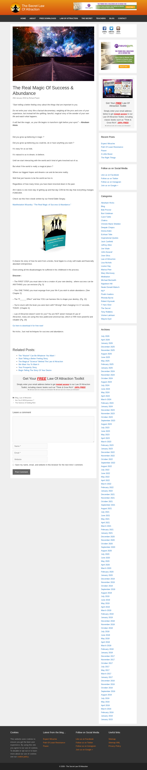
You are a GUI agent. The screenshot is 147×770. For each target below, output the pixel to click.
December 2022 (108, 452)
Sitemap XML (114, 743)
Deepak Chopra (107, 227)
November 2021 (108, 498)
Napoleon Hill (106, 284)
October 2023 (107, 417)
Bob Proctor (106, 210)
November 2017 (108, 660)
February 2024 (107, 403)
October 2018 (107, 628)
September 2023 (108, 420)
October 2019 (107, 586)
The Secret (87, 18)
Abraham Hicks (107, 203)
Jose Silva (105, 256)
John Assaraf (106, 252)
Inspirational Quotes (109, 238)
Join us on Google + (109, 185)
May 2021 (105, 519)
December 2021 (108, 494)
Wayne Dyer (106, 319)
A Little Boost (106, 154)
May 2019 (105, 603)
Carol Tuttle (106, 217)
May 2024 (105, 392)
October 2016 (107, 688)
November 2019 (108, 582)
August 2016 (106, 695)
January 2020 (107, 575)
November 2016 (108, 684)
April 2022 (105, 480)
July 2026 (105, 336)
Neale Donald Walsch (110, 287)
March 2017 (106, 674)
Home (23, 18)
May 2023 (105, 435)
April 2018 (105, 642)
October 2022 (107, 459)
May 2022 (105, 477)
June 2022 (105, 473)
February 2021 (107, 530)
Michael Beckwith (108, 280)
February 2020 (107, 572)
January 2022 (107, 491)
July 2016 (105, 698)
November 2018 (108, 624)
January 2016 (107, 716)
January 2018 (107, 653)
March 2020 (106, 568)
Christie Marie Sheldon (111, 224)
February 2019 (107, 614)
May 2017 (105, 670)
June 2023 (105, 431)
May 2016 (105, 702)
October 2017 (107, 663)
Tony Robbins (107, 312)
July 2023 (105, 427)
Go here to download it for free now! (28, 326)
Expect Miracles (108, 143)
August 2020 (106, 551)
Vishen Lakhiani (108, 315)
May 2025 (105, 361)
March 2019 (106, 610)
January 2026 (107, 343)
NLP (103, 291)
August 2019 (106, 593)
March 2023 (106, 442)
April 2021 (105, 522)
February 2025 (107, 364)
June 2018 (105, 635)
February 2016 (107, 712)
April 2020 (105, 565)
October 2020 (107, 544)
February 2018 (107, 649)
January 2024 (107, 406)
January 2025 (107, 368)
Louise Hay (106, 266)
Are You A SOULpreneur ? (24, 400)
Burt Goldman (107, 213)
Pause (103, 151)
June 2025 (105, 357)
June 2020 (105, 558)
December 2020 (108, 537)
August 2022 (106, 466)
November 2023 (108, 413)
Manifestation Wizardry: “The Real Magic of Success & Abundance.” (42, 205)
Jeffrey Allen (106, 245)
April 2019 (105, 607)
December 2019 (108, 579)
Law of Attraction (69, 18)
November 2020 (108, 540)
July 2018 (105, 631)
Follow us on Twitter (109, 178)
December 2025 (108, 347)
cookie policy (22, 757)
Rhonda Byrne (107, 298)
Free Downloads (47, 18)
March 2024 (106, 399)
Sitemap (112, 739)
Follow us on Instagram (111, 182)
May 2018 (105, 638)
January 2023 (107, 449)
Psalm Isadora (107, 294)
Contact (122, 18)
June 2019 (105, 600)
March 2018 (106, 645)
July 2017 (105, 667)
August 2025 (106, 354)
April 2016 (105, 705)
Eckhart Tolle (106, 234)
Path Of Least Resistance (112, 147)
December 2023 (108, 410)
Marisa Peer (106, 270)
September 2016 (108, 691)
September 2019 (108, 589)
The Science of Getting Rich (25, 403)
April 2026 (105, 340)
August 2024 (106, 382)
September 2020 (108, 547)
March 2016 (106, 709)
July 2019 (105, 596)
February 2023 (107, 445)
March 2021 (106, 526)
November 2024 (108, 375)
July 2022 (105, 470)
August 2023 (106, 424)
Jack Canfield (107, 241)
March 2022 (106, 484)
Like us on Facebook (110, 175)
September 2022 (108, 463)
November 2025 (108, 350)
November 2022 (108, 456)
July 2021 (105, 512)
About (33, 18)
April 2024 (105, 396)
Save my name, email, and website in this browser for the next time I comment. (49, 465)
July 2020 (105, 554)
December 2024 (108, 371)
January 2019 (107, 617)
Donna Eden (106, 231)
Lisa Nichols (106, 263)
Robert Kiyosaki (108, 301)
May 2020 (105, 561)
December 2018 (108, 621)
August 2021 (106, 508)
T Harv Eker (106, 305)
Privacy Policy (115, 746)
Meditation (105, 277)
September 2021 (108, 505)
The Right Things (108, 158)
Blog (111, 18)
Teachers (101, 18)
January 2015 (107, 719)
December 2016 (108, 681)
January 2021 (107, 533)
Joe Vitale (105, 248)
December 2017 (108, 656)
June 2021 (105, 515)
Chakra (104, 220)
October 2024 (107, 378)
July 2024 (105, 385)
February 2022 (107, 487)
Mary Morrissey (108, 273)
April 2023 (105, 438)
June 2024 (105, 389)
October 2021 (107, 501)
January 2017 (107, 677)
